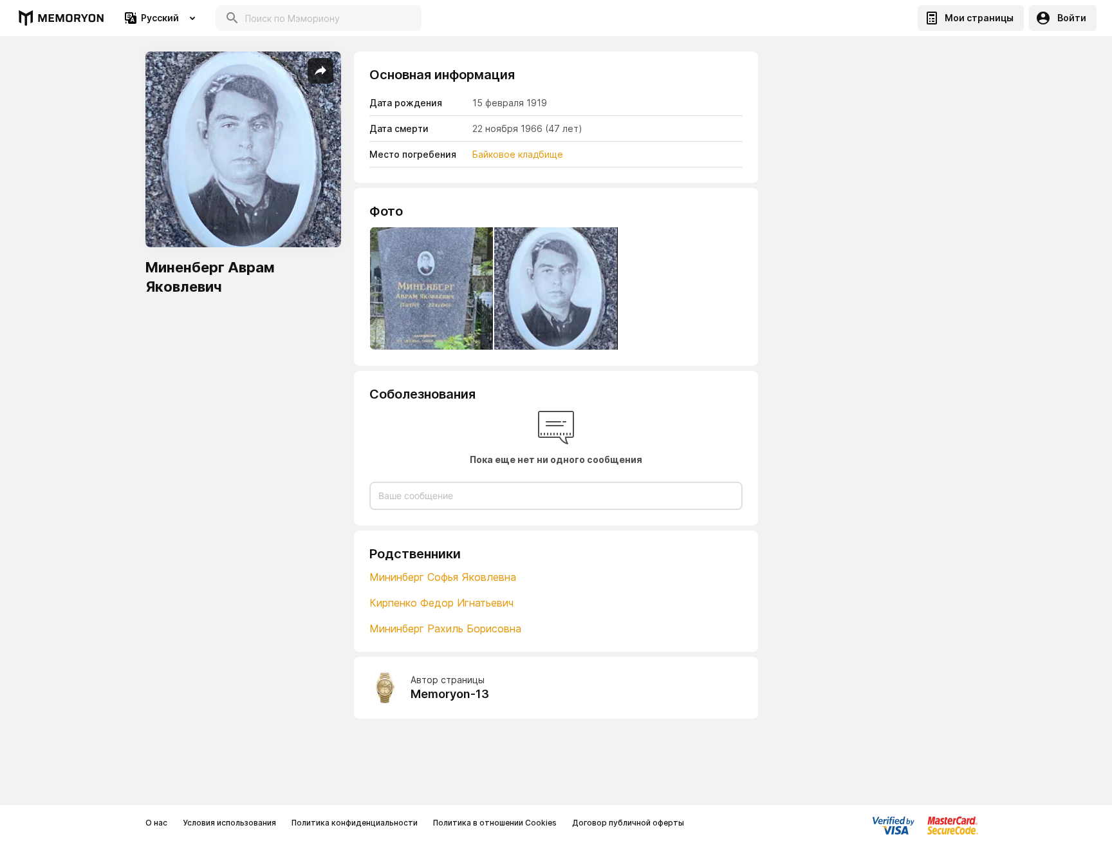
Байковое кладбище (519, 154)
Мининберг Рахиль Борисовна (445, 628)
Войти (1071, 17)
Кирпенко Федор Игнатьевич (441, 602)
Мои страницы (979, 17)
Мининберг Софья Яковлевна (442, 577)
